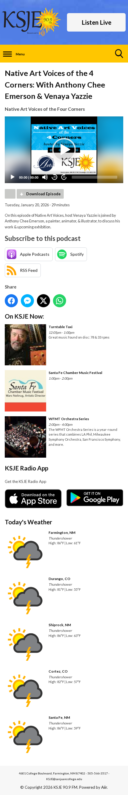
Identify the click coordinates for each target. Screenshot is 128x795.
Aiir (104, 787)
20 (54, 177)
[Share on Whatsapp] (59, 300)
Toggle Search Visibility (119, 54)
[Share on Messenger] (27, 300)
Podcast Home (10, 194)
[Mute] (45, 177)
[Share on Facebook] (11, 300)
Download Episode (43, 193)
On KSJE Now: (24, 316)
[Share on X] (43, 300)
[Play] (12, 177)
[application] (64, 149)
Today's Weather (28, 522)
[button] (64, 150)
